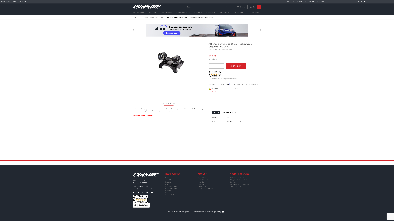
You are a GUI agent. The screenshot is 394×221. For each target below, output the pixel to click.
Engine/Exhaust (183, 13)
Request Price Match (230, 78)
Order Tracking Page (205, 188)
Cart (255, 7)
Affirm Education (171, 186)
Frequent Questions (317, 1)
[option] (197, 30)
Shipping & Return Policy (239, 180)
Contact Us (301, 1)
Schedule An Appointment (239, 184)
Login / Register (203, 180)
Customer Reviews (237, 178)
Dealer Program (236, 186)
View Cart (201, 182)
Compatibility (229, 112)
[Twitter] (139, 193)
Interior (198, 13)
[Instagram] (143, 193)
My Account (202, 178)
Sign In (242, 7)
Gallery (168, 191)
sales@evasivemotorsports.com (144, 189)
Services (233, 182)
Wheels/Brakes (240, 13)
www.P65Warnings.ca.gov (217, 92)
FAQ (166, 184)
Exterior (152, 13)
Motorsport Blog (171, 188)
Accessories (138, 13)
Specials (255, 13)
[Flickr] (152, 193)
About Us (290, 1)
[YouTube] (148, 193)
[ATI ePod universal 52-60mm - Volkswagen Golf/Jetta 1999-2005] (170, 63)
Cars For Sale (170, 193)
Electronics (166, 13)
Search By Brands (171, 195)
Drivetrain (225, 13)
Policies (168, 182)
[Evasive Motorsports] (147, 7)
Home (167, 178)
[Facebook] (134, 193)
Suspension (211, 13)
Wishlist (201, 184)
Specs (216, 112)
